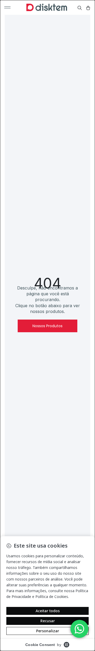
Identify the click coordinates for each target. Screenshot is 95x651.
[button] (7, 7)
